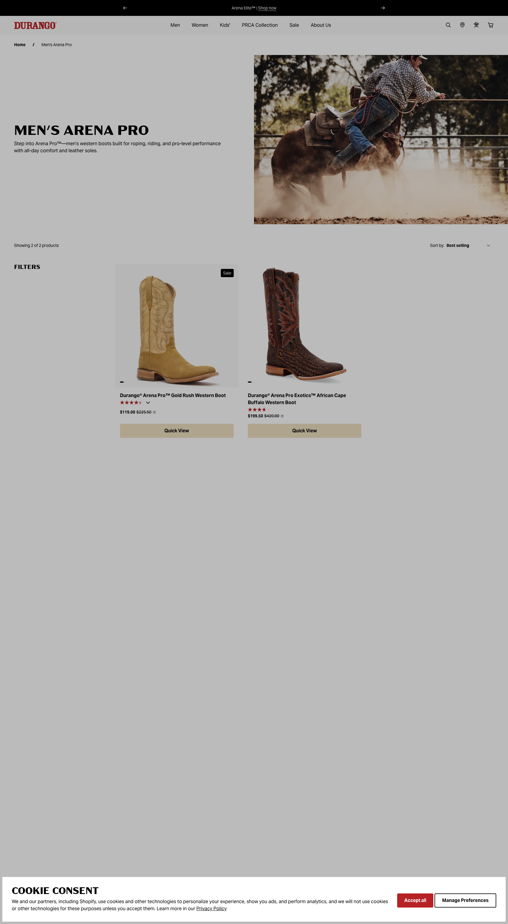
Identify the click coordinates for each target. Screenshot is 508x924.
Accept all (415, 900)
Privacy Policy (211, 908)
